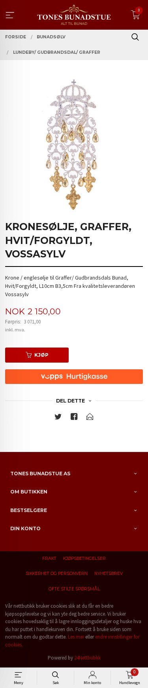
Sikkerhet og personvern (57, 573)
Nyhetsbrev (108, 573)
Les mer (76, 636)
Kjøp (41, 355)
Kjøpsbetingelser (84, 558)
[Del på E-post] (90, 418)
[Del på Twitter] (58, 418)
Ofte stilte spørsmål (74, 589)
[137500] (74, 145)
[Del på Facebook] (74, 418)
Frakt (49, 558)
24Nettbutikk (87, 657)
